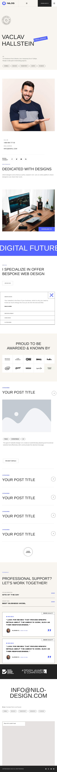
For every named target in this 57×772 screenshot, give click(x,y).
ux (23, 439)
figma (6, 439)
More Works (28, 552)
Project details (10, 461)
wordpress (15, 439)
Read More (8, 306)
